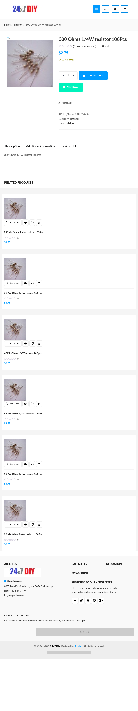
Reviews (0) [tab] (68, 146)
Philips (70, 123)
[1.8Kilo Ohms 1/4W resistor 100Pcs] (15, 441)
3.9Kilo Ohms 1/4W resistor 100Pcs (23, 293)
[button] (8, 38)
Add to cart (95, 76)
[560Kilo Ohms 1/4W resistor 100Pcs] (15, 200)
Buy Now (73, 87)
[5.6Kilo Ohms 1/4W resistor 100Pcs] (15, 381)
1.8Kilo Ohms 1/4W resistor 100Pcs (23, 474)
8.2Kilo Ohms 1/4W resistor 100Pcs (23, 534)
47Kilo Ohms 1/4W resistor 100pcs (23, 353)
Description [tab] (12, 146)
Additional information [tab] (40, 146)
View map (48, 586)
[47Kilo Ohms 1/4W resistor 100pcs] (15, 320)
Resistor (18, 25)
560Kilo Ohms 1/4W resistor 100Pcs (23, 232)
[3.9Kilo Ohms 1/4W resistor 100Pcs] (15, 260)
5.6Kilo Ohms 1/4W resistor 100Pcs (23, 414)
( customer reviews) (84, 46)
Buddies (78, 646)
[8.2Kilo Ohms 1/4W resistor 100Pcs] (15, 501)
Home (7, 25)
